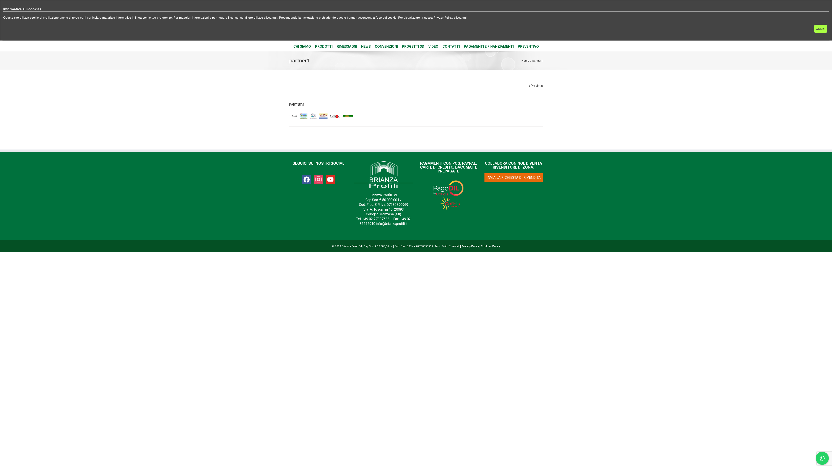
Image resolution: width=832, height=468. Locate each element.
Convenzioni (386, 46)
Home (525, 60)
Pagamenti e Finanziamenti (489, 46)
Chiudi (821, 29)
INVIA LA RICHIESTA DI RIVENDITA (514, 178)
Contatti (451, 46)
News (366, 46)
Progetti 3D (413, 46)
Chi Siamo (302, 46)
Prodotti (324, 46)
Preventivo (528, 46)
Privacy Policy (470, 246)
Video (433, 46)
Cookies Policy (490, 246)
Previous (537, 86)
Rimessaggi (347, 46)
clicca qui (270, 17)
